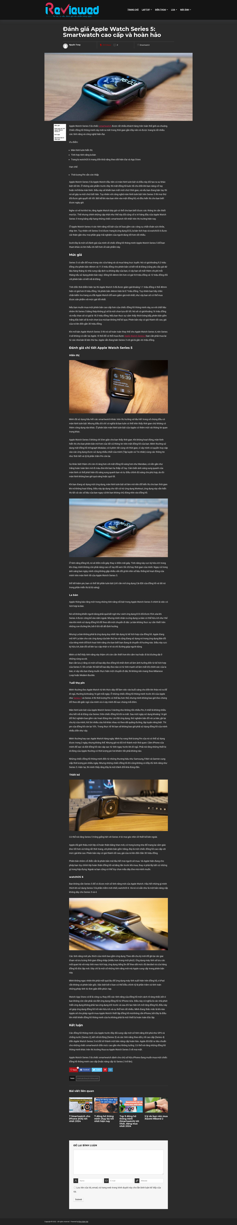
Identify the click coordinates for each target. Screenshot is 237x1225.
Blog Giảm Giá (83, 1222)
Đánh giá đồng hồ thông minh (87, 1078)
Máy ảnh (184, 10)
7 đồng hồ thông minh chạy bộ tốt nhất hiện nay (104, 1118)
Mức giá (57, 125)
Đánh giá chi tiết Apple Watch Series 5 (60, 130)
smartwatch (105, 126)
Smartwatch (145, 45)
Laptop (146, 10)
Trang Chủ (133, 10)
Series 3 (78, 698)
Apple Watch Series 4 (135, 336)
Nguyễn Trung (74, 45)
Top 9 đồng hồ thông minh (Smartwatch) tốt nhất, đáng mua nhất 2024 (129, 1121)
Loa (173, 10)
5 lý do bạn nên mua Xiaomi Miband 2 (156, 1117)
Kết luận (57, 134)
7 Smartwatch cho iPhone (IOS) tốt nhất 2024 (79, 1118)
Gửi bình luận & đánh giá (59, 138)
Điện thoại (160, 10)
